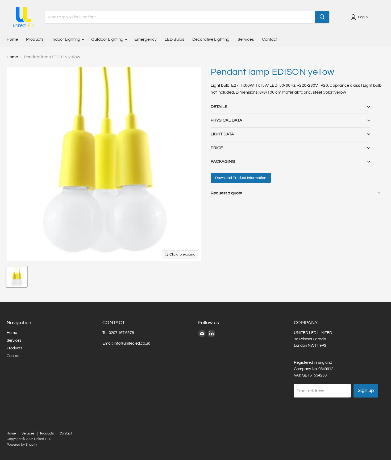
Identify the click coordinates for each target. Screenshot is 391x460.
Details (219, 106)
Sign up (366, 390)
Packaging (223, 161)
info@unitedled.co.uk (132, 343)
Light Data (222, 134)
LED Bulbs (174, 39)
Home (12, 39)
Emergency (145, 39)
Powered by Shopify (22, 444)
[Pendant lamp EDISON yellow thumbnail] (16, 276)
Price (217, 148)
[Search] (322, 17)
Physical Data (226, 120)
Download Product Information (240, 178)
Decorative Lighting (211, 39)
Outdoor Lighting (107, 39)
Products (35, 39)
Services (246, 39)
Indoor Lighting (66, 39)
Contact (269, 39)
